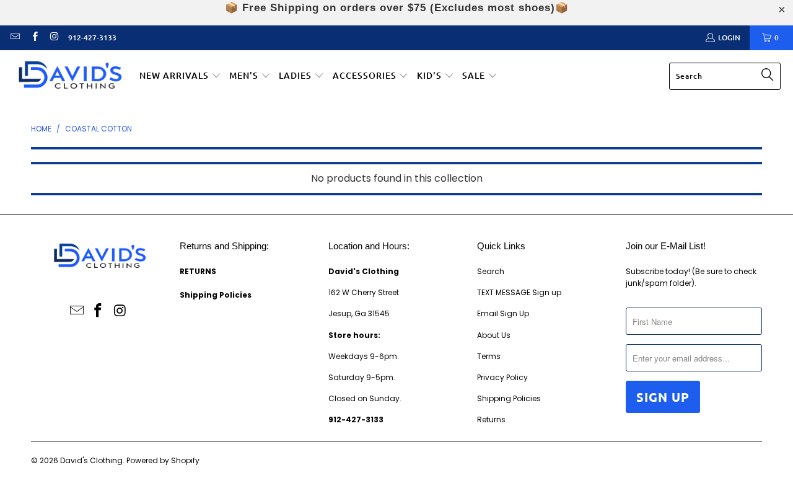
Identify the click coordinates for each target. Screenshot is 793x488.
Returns (491, 419)
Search (490, 271)
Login (729, 37)
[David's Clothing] (69, 76)
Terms (489, 356)
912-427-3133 (92, 37)
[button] (180, 76)
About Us (493, 335)
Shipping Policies (509, 398)
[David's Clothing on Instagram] (53, 37)
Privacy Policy (502, 377)
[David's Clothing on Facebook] (33, 37)
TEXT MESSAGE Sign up (519, 292)
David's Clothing (91, 460)
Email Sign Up (503, 313)
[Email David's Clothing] (14, 37)
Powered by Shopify (162, 460)
